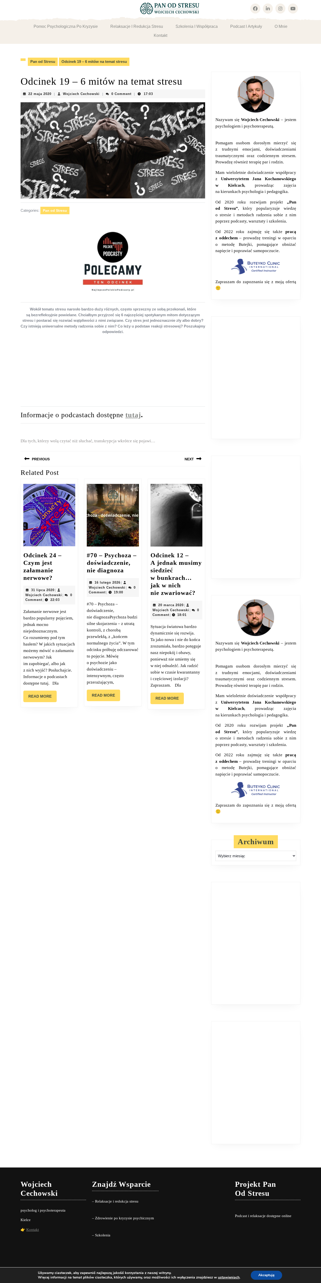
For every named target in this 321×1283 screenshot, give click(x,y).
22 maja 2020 (39, 94)
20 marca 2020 (171, 605)
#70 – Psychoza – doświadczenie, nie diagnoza (112, 563)
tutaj (133, 415)
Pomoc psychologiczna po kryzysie (66, 26)
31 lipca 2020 (42, 590)
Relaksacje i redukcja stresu (136, 26)
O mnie (281, 26)
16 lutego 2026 (107, 582)
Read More (42, 698)
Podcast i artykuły (246, 26)
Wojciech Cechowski (81, 94)
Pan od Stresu (42, 61)
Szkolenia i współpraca (197, 26)
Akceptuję (266, 1275)
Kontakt (160, 35)
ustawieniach (228, 1277)
